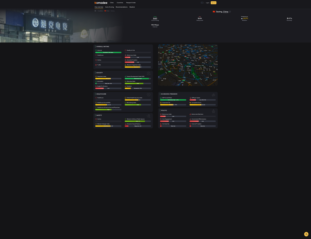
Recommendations (121, 7)
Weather (132, 7)
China (225, 12)
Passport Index (131, 2)
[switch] (203, 3)
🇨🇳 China (106, 10)
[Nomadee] (101, 2)
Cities (112, 2)
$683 (155, 18)
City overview (99, 7)
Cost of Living (109, 7)
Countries (120, 2)
